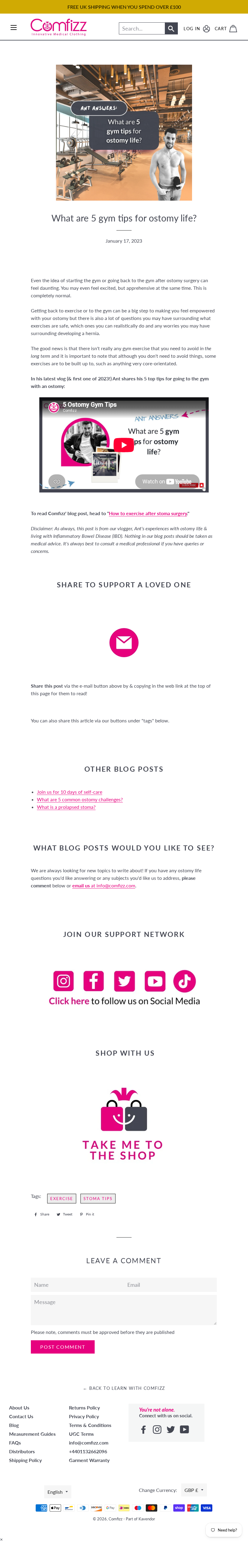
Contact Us (21, 1416)
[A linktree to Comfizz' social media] (124, 987)
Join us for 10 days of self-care (69, 792)
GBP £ (191, 1490)
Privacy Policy (84, 1416)
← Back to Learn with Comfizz (124, 1388)
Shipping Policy (25, 1460)
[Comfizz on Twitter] (171, 1430)
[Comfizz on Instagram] (158, 1430)
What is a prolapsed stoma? (66, 807)
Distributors (22, 1451)
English (55, 1492)
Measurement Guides (32, 1434)
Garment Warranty (89, 1460)
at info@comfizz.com (103, 885)
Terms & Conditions (90, 1425)
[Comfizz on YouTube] (185, 1430)
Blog (14, 1425)
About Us (19, 1407)
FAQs (15, 1442)
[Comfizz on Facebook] (144, 1430)
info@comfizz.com (88, 1442)
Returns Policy (84, 1407)
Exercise (61, 1198)
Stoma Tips (98, 1198)
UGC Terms (81, 1434)
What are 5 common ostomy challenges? (80, 799)
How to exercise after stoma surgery (148, 513)
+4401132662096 (88, 1451)
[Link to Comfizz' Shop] (124, 1124)
